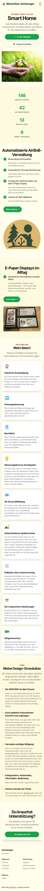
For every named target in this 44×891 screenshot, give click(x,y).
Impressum (5, 853)
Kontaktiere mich (21, 834)
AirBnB (4, 878)
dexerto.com (29, 793)
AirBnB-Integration (29, 865)
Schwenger (7, 850)
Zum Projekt (10, 299)
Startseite (5, 862)
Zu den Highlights (24, 37)
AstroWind (12, 887)
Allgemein (26, 862)
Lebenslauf (5, 865)
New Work (5, 868)
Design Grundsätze (23, 44)
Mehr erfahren (11, 209)
